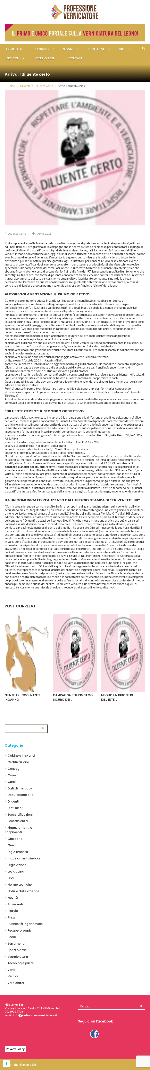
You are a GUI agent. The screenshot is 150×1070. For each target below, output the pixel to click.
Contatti (75, 58)
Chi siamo (41, 49)
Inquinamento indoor (24, 858)
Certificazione (18, 762)
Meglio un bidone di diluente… (117, 697)
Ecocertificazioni (20, 815)
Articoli (12, 58)
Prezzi (12, 917)
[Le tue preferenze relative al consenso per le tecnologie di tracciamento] (6, 1063)
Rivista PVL (96, 49)
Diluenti (13, 801)
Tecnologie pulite (21, 963)
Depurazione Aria (21, 795)
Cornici (13, 775)
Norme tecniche (20, 885)
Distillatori (15, 808)
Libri (122, 49)
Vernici (13, 976)
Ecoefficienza (18, 821)
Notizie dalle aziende (23, 891)
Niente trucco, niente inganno (22, 697)
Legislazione (17, 865)
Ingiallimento (18, 852)
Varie (11, 970)
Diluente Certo (17, 233)
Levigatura (16, 871)
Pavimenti (15, 904)
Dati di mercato (20, 788)
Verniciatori (16, 983)
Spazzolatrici (17, 950)
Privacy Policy (15, 1049)
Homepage (14, 49)
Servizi (68, 49)
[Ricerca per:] (26, 728)
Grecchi (13, 845)
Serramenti (16, 944)
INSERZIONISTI (44, 58)
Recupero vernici (20, 930)
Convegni (15, 769)
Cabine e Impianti (21, 755)
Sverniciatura (18, 957)
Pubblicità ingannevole (25, 924)
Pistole (13, 911)
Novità (13, 898)
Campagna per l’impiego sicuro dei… (73, 697)
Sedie (12, 937)
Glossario (15, 839)
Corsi (12, 782)
